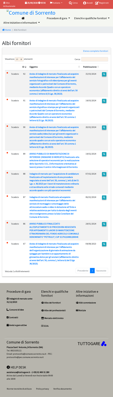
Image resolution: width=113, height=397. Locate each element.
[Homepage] (31, 12)
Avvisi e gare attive (18, 325)
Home (8, 29)
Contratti (13, 317)
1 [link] (92, 270)
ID (23, 66)
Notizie (82, 310)
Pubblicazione (90, 66)
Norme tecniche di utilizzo (19, 388)
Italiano (56, 2)
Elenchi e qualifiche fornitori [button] (90, 18)
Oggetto (33, 66)
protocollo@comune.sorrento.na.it (29, 353)
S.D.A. (46, 325)
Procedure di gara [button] (57, 18)
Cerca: (77, 59)
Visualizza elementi (19, 59)
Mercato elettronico (54, 318)
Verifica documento (62, 388)
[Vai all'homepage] (23, 18)
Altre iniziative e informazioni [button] (20, 22)
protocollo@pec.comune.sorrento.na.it (25, 357)
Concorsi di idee (16, 309)
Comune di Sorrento (23, 342)
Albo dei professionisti (55, 310)
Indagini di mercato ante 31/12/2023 (19, 300)
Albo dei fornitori (52, 302)
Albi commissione (87, 302)
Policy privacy (42, 388)
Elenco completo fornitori (95, 51)
